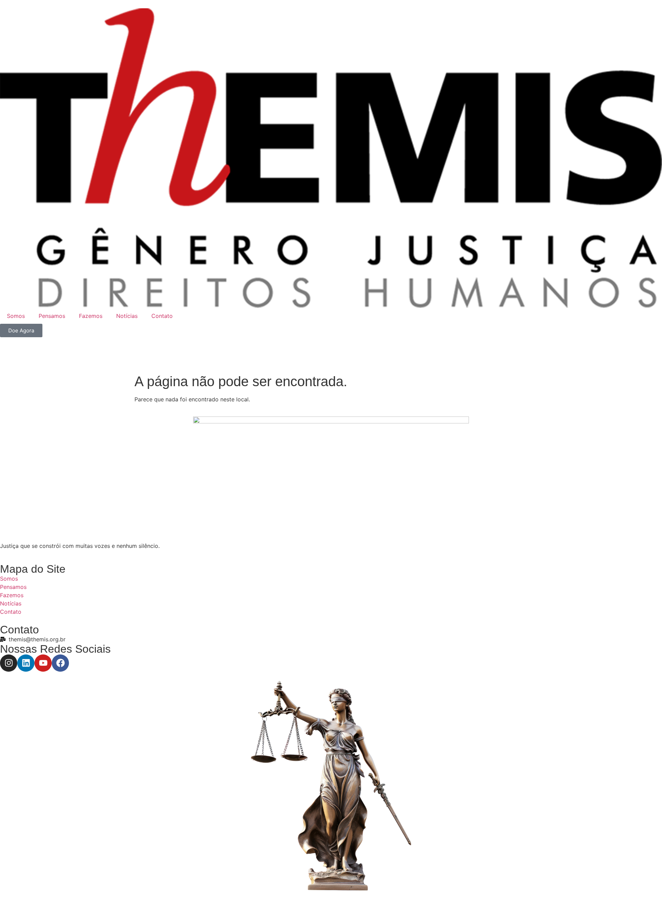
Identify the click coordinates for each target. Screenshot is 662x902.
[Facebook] (60, 663)
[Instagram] (8, 663)
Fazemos (90, 315)
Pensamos (52, 315)
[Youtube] (43, 663)
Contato (162, 315)
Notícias (127, 315)
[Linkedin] (25, 663)
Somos (16, 315)
